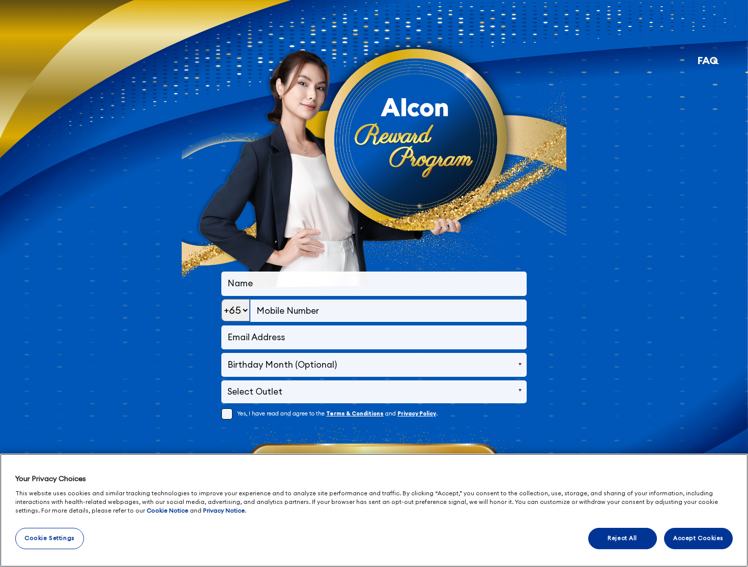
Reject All (622, 538)
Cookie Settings (49, 538)
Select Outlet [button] (254, 391)
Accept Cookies (698, 538)
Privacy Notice (224, 510)
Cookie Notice (167, 510)
